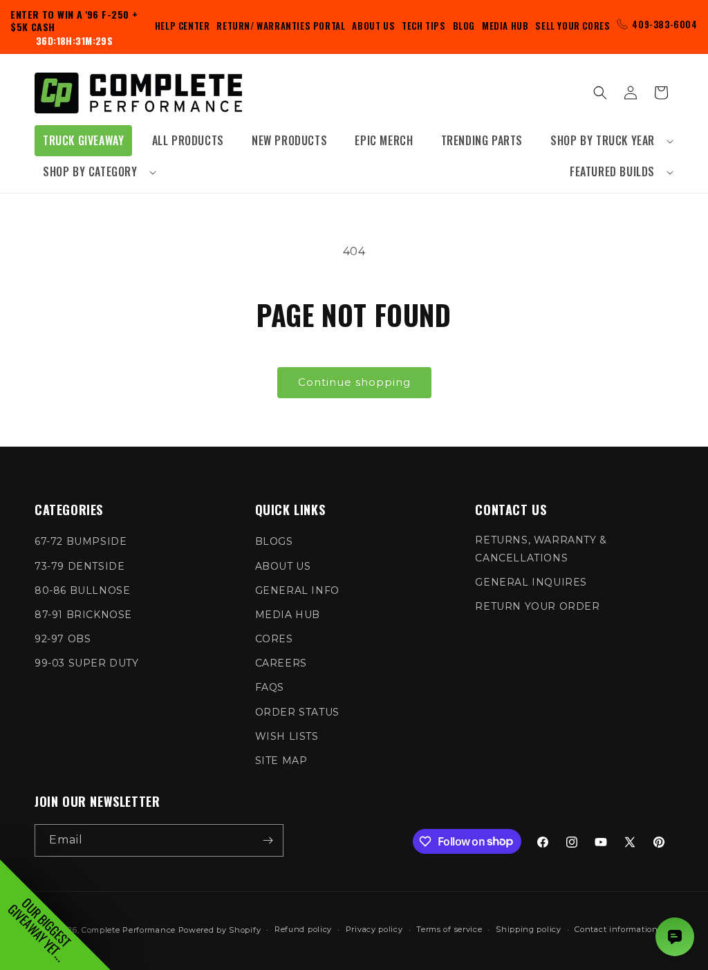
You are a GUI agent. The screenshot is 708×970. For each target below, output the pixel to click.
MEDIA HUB (287, 614)
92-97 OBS (63, 639)
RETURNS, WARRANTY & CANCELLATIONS (540, 548)
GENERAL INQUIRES (531, 582)
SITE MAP (281, 760)
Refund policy (303, 929)
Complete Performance (129, 930)
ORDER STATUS (297, 712)
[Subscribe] (267, 840)
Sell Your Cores (572, 25)
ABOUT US (283, 566)
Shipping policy (528, 929)
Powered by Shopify (219, 930)
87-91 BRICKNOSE (83, 614)
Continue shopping (354, 382)
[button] (607, 140)
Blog (464, 25)
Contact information (616, 929)
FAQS (269, 687)
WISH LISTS (287, 736)
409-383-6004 (664, 24)
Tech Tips (423, 25)
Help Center (182, 25)
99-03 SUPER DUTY (87, 663)
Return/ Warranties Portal (280, 25)
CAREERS (281, 663)
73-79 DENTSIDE (79, 566)
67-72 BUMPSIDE (81, 541)
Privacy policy (374, 929)
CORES (274, 639)
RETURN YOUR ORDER (537, 606)
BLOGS (274, 541)
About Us (373, 25)
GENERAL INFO (297, 590)
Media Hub (505, 25)
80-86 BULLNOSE (82, 590)
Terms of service (449, 929)
